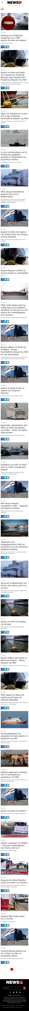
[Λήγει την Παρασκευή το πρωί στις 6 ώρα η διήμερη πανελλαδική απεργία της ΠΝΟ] (14, 99)
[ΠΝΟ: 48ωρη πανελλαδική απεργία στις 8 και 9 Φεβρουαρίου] (14, 177)
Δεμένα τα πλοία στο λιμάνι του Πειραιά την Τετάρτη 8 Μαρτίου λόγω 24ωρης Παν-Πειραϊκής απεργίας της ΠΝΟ (14, 76)
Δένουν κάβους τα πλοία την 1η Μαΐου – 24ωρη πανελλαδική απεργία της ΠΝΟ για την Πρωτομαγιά (14, 351)
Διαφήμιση (17, 1005)
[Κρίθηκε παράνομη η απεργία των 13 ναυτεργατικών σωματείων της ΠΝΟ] (14, 758)
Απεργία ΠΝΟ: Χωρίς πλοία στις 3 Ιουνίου (12, 917)
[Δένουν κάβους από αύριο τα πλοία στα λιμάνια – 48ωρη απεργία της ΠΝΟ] (14, 643)
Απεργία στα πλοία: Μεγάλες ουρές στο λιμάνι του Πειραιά (14, 881)
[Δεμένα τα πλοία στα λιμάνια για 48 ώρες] (14, 607)
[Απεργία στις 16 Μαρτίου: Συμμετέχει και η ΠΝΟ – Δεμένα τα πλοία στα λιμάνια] (14, 21)
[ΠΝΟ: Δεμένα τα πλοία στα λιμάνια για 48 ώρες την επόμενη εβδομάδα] (14, 681)
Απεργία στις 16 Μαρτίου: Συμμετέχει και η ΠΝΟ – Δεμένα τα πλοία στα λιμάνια (13, 38)
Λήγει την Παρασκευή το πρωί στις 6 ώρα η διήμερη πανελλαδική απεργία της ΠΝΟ (14, 116)
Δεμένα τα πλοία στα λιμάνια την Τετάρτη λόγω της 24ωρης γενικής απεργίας (14, 234)
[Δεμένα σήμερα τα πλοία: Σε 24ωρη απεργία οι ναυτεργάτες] (14, 256)
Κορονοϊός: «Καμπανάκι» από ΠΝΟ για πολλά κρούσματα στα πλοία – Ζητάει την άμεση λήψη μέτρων (14, 429)
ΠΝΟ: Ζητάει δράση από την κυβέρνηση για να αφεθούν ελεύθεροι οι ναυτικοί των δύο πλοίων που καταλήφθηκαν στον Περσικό (14, 310)
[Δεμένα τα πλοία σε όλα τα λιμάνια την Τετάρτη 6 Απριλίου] (14, 374)
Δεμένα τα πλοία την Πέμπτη (13, 811)
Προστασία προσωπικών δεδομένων (8, 1007)
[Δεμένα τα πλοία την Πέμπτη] (14, 796)
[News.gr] (15, 2)
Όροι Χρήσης (22, 1005)
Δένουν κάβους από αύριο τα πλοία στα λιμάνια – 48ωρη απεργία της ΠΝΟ (14, 660)
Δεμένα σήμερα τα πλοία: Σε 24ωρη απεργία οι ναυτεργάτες (14, 271)
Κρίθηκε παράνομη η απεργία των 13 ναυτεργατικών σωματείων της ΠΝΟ (14, 774)
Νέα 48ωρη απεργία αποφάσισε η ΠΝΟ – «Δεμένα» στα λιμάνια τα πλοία (14, 505)
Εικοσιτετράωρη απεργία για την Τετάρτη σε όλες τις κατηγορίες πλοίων (13, 953)
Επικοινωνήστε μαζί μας (10, 1005)
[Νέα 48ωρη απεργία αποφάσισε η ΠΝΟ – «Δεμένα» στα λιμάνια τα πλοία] (14, 489)
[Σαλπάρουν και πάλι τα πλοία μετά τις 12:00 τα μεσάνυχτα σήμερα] (14, 450)
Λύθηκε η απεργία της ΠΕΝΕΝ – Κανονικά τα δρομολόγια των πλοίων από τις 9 (14, 845)
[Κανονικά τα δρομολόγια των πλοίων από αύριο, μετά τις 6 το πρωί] (14, 569)
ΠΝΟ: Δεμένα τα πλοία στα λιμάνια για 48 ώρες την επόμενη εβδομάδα (12, 697)
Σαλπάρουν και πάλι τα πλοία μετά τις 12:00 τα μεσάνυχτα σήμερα (14, 467)
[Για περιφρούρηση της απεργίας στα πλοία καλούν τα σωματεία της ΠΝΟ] (14, 719)
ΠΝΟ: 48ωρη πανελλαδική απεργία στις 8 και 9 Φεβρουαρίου (12, 194)
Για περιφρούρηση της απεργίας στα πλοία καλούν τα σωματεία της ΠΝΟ (14, 736)
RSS (21, 1007)
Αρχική (3, 1005)
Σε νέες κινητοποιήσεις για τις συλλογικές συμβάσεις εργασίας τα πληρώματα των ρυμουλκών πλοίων (14, 156)
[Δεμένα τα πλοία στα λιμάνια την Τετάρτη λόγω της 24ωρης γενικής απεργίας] (14, 218)
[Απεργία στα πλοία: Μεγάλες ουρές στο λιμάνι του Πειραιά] (14, 866)
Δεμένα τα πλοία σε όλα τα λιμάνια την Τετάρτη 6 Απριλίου (12, 390)
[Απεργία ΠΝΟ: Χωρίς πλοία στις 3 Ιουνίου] (14, 902)
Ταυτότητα (18, 1007)
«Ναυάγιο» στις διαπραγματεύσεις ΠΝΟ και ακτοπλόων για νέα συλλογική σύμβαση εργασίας (14, 546)
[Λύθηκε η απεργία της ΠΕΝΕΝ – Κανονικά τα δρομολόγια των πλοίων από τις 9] (14, 829)
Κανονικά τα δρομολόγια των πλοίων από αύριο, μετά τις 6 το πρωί (14, 585)
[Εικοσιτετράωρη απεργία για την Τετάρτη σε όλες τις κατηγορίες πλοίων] (14, 937)
